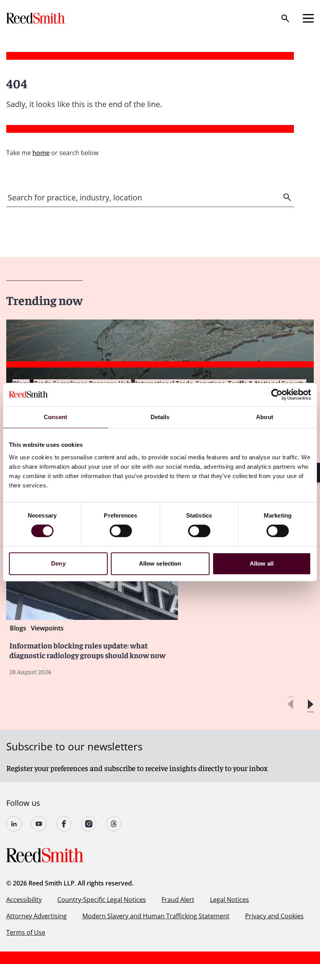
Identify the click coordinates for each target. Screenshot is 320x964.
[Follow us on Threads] (114, 824)
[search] (288, 197)
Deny (58, 563)
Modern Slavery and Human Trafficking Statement (155, 916)
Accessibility (24, 899)
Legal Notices (229, 899)
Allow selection (160, 563)
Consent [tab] (55, 417)
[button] (310, 704)
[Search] (285, 18)
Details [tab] (160, 417)
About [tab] (264, 417)
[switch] (121, 531)
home (41, 152)
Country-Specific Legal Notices (101, 899)
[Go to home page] (36, 18)
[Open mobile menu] (308, 18)
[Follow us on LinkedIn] (14, 824)
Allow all (262, 563)
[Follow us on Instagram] (89, 824)
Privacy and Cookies (274, 916)
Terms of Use (25, 932)
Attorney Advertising (36, 916)
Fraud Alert (178, 899)
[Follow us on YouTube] (39, 824)
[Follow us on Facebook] (64, 824)
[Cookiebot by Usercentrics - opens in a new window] (277, 394)
